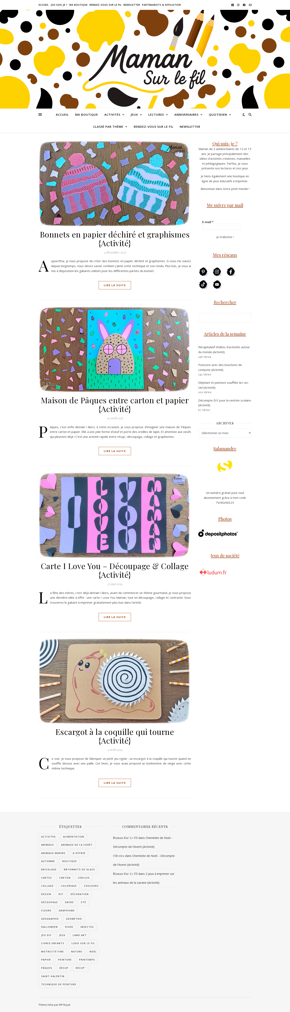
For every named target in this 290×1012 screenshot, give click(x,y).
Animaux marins (53, 853)
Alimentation (73, 836)
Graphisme (67, 910)
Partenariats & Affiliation (161, 5)
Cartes (46, 877)
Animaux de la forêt (77, 844)
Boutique (69, 861)
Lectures (156, 114)
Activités (112, 114)
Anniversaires (186, 114)
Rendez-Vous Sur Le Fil (106, 5)
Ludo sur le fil (83, 943)
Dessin (46, 894)
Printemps (87, 959)
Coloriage (69, 885)
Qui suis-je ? (59, 5)
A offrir (79, 853)
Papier (46, 959)
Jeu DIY (46, 935)
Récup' (81, 967)
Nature (76, 951)
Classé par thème (108, 126)
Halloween (49, 926)
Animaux (47, 844)
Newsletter (131, 5)
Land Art (80, 935)
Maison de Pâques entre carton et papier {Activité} (115, 404)
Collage (47, 885)
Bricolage (49, 869)
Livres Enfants (52, 943)
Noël (93, 951)
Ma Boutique (78, 5)
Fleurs (46, 910)
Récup (64, 967)
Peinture (65, 959)
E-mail (207, 222)
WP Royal (64, 1004)
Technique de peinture (58, 984)
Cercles (84, 877)
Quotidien (218, 114)
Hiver (69, 926)
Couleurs (91, 885)
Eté (83, 902)
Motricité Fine (52, 951)
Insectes (87, 926)
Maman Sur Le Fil (125, 838)
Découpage (49, 902)
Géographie (50, 918)
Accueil (43, 5)
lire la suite (115, 285)
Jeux (134, 114)
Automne (48, 861)
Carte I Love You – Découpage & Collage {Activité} (115, 570)
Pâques (46, 967)
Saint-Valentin (53, 976)
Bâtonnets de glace (79, 869)
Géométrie (74, 918)
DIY (61, 894)
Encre (69, 902)
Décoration (80, 894)
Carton (65, 877)
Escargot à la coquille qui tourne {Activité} (114, 736)
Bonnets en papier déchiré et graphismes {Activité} (115, 238)
